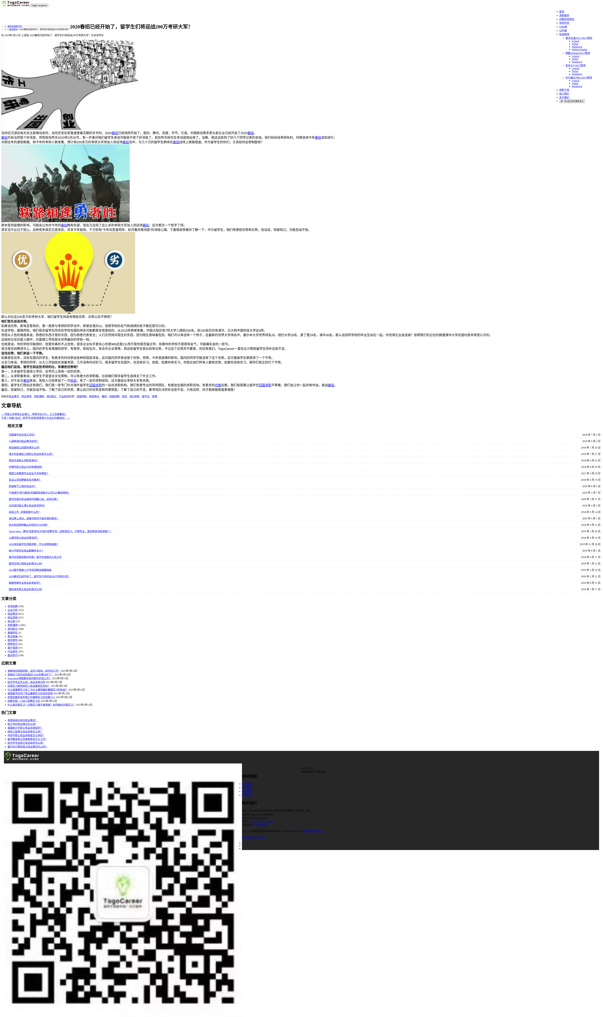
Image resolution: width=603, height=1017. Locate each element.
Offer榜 (563, 26)
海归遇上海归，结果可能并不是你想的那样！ (34, 518)
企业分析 (13, 610)
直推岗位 (13, 632)
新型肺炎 (94, 396)
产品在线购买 (261, 824)
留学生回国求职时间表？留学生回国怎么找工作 (35, 557)
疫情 (154, 396)
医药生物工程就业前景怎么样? (26, 563)
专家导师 (247, 787)
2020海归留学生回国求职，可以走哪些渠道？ (34, 544)
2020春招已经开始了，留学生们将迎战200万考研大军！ (39, 576)
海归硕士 (51, 396)
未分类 (11, 621)
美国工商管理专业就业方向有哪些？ (29, 473)
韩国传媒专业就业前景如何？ (25, 583)
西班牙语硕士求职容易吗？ (24, 460)
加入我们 (564, 93)
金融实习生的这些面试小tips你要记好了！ (31, 674)
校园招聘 (114, 396)
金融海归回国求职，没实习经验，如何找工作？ (34, 671)
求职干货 (564, 90)
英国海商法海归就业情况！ (23, 720)
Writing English (579, 49)
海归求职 (134, 396)
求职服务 (564, 15)
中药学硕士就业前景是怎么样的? (26, 735)
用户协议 (318, 831)
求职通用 (39, 396)
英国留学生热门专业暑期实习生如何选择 (30, 693)
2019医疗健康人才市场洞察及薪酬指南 (30, 570)
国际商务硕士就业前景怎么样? (26, 589)
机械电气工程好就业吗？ (22, 486)
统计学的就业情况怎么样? (22, 724)
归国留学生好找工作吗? (22, 434)
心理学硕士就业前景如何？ (24, 537)
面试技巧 (13, 655)
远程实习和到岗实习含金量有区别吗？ (29, 686)
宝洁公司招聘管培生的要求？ (25, 479)
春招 (115, 133)
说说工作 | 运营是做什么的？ (25, 512)
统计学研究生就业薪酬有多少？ (26, 550)
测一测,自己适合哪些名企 (572, 101)
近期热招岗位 (566, 19)
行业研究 (64, 396)
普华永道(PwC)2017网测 (578, 38)
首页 (561, 11)
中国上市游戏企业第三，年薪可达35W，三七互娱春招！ (34, 414)
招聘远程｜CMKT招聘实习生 (24, 701)
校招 (124, 396)
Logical (575, 41)
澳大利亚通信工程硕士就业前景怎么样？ (31, 454)
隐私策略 (307, 831)
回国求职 (95, 385)
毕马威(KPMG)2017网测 (578, 77)
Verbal (575, 44)
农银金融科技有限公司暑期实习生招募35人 (31, 697)
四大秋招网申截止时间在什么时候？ (29, 525)
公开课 (563, 30)
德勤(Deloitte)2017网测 (577, 53)
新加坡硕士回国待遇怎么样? (24, 447)
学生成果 (247, 791)
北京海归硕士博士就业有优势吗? (27, 505)
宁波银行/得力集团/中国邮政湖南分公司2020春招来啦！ (39, 492)
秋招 (73, 380)
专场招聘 (13, 606)
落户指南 (13, 647)
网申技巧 (13, 644)
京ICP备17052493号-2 (254, 837)
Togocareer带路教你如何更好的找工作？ (29, 678)
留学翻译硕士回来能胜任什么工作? (27, 739)
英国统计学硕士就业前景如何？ (25, 728)
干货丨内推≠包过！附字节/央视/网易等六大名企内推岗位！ (35, 418)
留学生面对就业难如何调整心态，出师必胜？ (34, 499)
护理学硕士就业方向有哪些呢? (26, 467)
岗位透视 (26, 396)
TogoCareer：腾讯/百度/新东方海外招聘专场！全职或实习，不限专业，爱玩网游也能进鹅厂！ (60, 531)
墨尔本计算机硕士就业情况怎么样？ (28, 746)
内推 (218, 385)
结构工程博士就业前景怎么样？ (25, 731)
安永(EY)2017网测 (575, 65)
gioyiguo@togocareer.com (262, 821)
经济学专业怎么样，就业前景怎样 (26, 682)
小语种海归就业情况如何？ (24, 441)
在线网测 (564, 34)
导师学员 (564, 23)
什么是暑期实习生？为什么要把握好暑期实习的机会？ (38, 689)
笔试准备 (13, 636)
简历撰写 (13, 640)
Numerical (577, 46)
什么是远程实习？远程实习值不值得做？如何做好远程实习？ (41, 704)
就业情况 (14, 396)
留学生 (145, 396)
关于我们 (564, 97)
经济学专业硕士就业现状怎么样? (26, 743)
